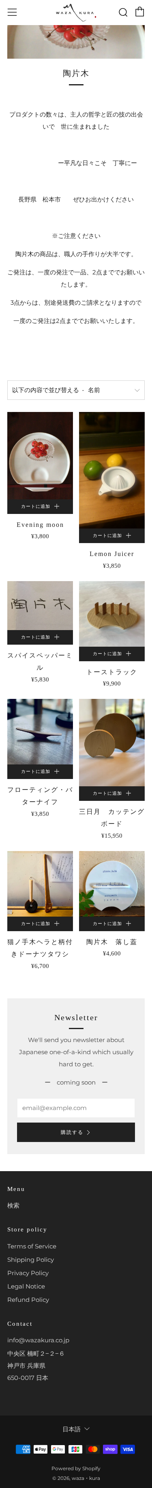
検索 (13, 1205)
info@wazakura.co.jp (38, 1340)
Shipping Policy (30, 1259)
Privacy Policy (28, 1273)
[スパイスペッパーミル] (40, 605)
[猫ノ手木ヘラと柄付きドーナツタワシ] (40, 884)
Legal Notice (26, 1286)
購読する (72, 1132)
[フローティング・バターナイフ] (40, 731)
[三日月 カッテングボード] (112, 742)
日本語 (71, 1429)
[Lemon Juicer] (112, 470)
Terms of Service (31, 1246)
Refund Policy (28, 1299)
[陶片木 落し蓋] (112, 884)
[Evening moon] (40, 455)
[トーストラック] (112, 614)
